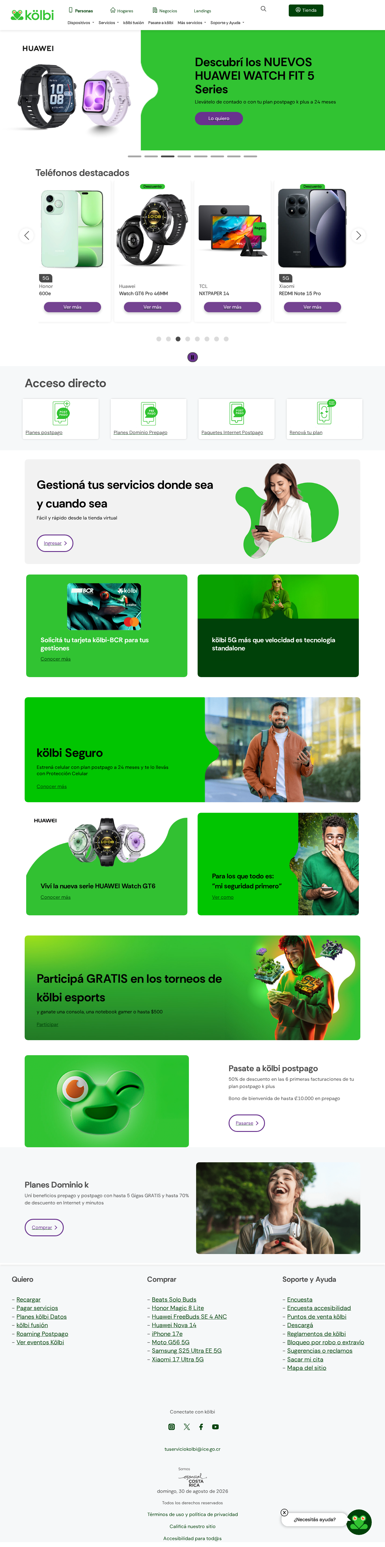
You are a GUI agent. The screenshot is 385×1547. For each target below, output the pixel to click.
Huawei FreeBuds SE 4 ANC (189, 1316)
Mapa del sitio (306, 1368)
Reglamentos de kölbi (316, 1334)
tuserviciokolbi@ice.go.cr (192, 1449)
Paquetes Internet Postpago (232, 432)
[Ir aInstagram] (172, 1426)
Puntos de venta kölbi (316, 1316)
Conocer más (56, 659)
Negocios (168, 11)
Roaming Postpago (42, 1334)
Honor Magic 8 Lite (178, 1308)
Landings (202, 11)
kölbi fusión (133, 22)
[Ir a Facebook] (201, 1426)
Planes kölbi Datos (42, 1316)
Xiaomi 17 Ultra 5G (178, 1359)
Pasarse (244, 1123)
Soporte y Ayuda (226, 22)
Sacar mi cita (305, 1359)
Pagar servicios (37, 1308)
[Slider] (134, 156)
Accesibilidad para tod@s (192, 1538)
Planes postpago (44, 432)
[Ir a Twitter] (187, 1426)
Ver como (223, 897)
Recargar (29, 1299)
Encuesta (300, 1299)
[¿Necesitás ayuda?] (359, 1522)
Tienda (309, 10)
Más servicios (190, 22)
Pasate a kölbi (160, 22)
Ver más (72, 307)
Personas (84, 11)
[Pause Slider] (192, 357)
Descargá (300, 1325)
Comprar (42, 1227)
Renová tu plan (306, 432)
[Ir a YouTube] (215, 1426)
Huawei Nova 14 (174, 1325)
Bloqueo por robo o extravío (325, 1342)
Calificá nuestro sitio (193, 1526)
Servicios (107, 22)
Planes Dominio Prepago (141, 432)
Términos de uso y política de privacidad (192, 1514)
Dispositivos (79, 22)
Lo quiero (218, 118)
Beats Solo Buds (174, 1299)
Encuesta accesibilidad (319, 1308)
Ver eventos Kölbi (40, 1342)
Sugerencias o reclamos (320, 1350)
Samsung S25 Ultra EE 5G (187, 1350)
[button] (358, 235)
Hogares (125, 11)
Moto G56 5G (170, 1342)
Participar (223, 659)
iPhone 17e (167, 1334)
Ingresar (53, 543)
